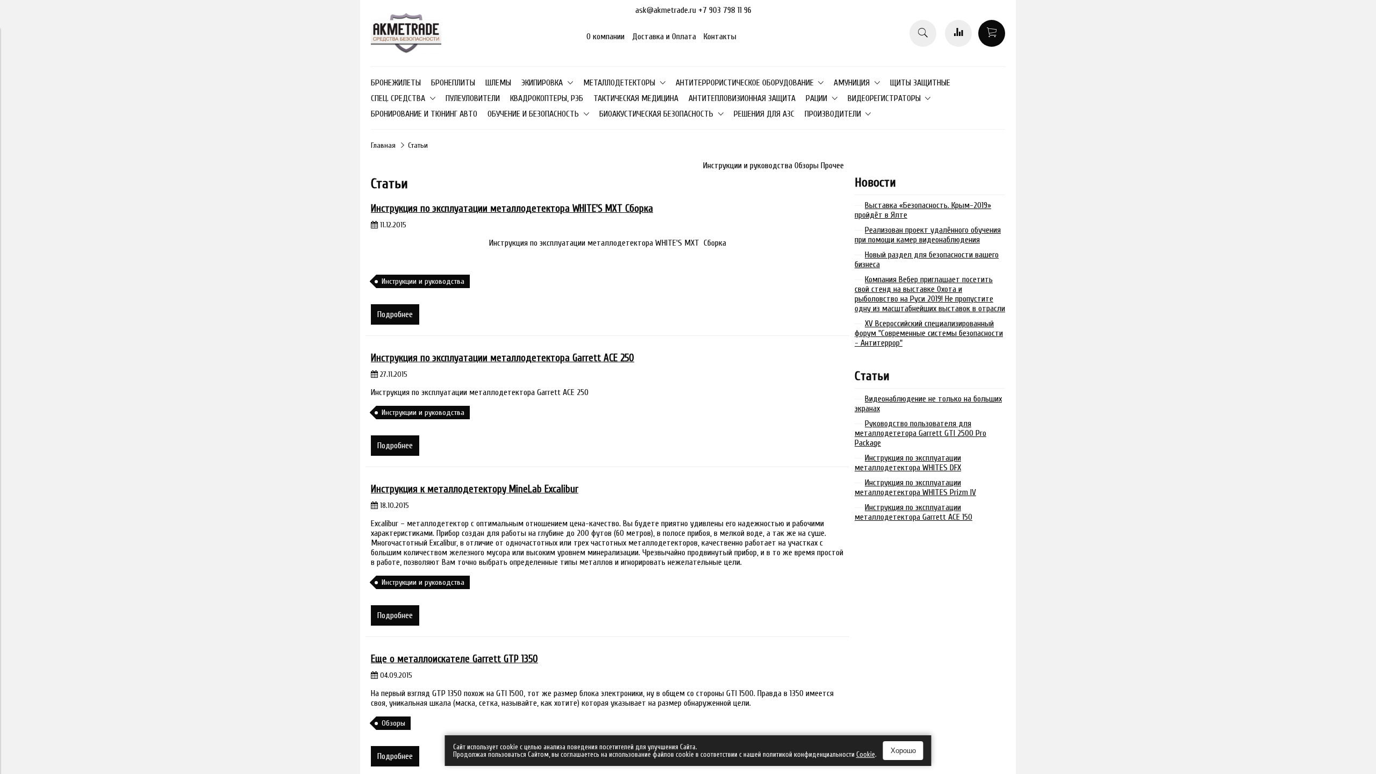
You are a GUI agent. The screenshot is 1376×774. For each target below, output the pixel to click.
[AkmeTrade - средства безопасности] (406, 51)
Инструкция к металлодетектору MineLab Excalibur (474, 489)
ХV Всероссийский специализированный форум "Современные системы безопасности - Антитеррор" (929, 333)
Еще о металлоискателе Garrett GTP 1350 (454, 659)
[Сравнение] (958, 33)
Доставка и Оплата (664, 36)
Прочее (832, 165)
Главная (383, 145)
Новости (875, 182)
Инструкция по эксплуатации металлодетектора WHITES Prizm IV (915, 487)
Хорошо (903, 751)
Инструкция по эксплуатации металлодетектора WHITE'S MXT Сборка (512, 208)
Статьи (872, 376)
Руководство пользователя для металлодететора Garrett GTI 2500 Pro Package (920, 433)
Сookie (865, 754)
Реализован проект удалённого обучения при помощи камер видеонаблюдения (928, 235)
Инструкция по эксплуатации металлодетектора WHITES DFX (908, 462)
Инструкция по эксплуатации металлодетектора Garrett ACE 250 (502, 358)
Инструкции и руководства (748, 165)
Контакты (720, 36)
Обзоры (807, 165)
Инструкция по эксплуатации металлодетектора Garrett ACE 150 (913, 512)
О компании (605, 36)
